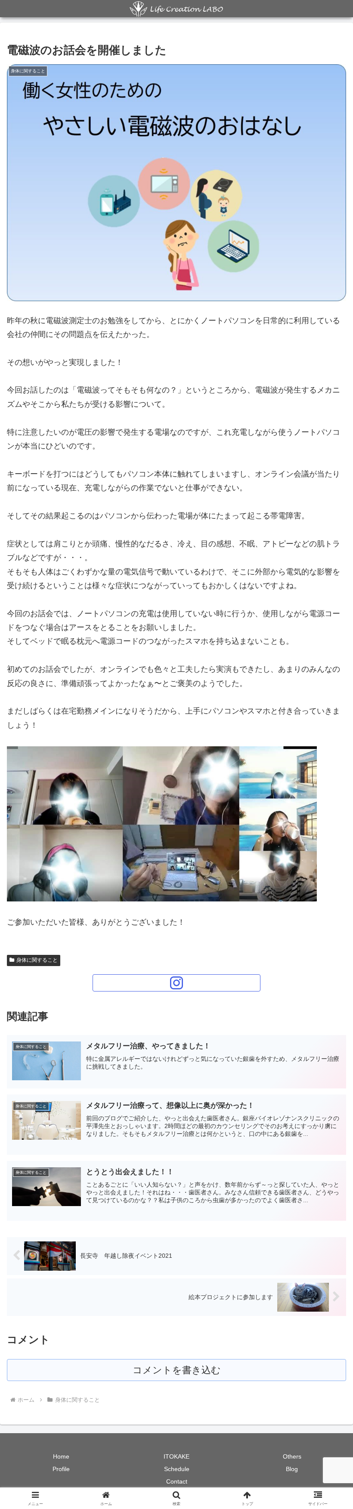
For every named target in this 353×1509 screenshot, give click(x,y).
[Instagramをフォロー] (176, 982)
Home (61, 1456)
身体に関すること (37, 960)
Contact (176, 1481)
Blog (292, 1468)
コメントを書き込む (177, 1370)
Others (292, 1456)
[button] (326, 1241)
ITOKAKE (176, 1456)
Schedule (176, 1468)
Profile (61, 1468)
